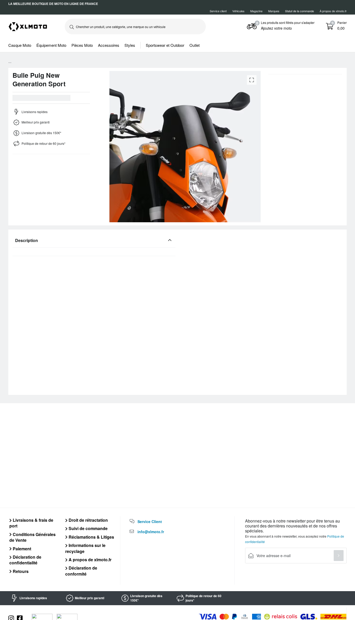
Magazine (256, 11)
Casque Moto (19, 45)
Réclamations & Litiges (91, 537)
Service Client (149, 521)
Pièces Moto (82, 45)
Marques (273, 11)
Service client (218, 11)
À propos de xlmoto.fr (333, 11)
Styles (129, 45)
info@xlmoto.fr (150, 531)
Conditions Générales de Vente (32, 537)
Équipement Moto (51, 45)
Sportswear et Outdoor (165, 45)
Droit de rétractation (88, 520)
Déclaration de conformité (81, 571)
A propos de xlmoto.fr (89, 560)
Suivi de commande (88, 528)
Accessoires (108, 45)
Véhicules (238, 11)
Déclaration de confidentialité (25, 560)
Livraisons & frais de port (31, 523)
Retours (20, 571)
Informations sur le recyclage (85, 548)
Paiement (21, 549)
